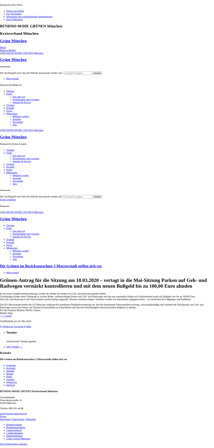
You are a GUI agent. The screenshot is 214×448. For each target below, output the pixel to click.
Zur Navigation (13, 14)
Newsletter (18, 122)
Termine (10, 105)
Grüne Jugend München (18, 438)
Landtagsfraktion (14, 433)
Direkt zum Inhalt (15, 11)
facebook (10, 368)
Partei (9, 94)
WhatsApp (11, 382)
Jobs (15, 125)
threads (9, 373)
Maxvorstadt (12, 78)
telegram (10, 385)
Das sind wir (19, 96)
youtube (10, 379)
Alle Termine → (14, 346)
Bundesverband (14, 424)
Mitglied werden (21, 116)
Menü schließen (8, 50)
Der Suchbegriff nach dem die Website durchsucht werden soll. (31, 73)
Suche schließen (8, 199)
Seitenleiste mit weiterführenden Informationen (29, 16)
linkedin (10, 371)
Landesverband (13, 430)
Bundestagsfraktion (15, 427)
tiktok (9, 376)
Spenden (17, 119)
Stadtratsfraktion (14, 436)
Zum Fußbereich (14, 19)
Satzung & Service (22, 102)
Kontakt (10, 108)
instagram (11, 365)
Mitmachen (11, 113)
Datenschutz (18, 419)
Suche (9, 110)
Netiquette (31, 419)
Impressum (5, 419)
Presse (3, 416)
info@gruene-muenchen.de (13, 413)
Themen (10, 91)
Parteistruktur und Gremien (26, 99)
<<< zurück (6, 316)
